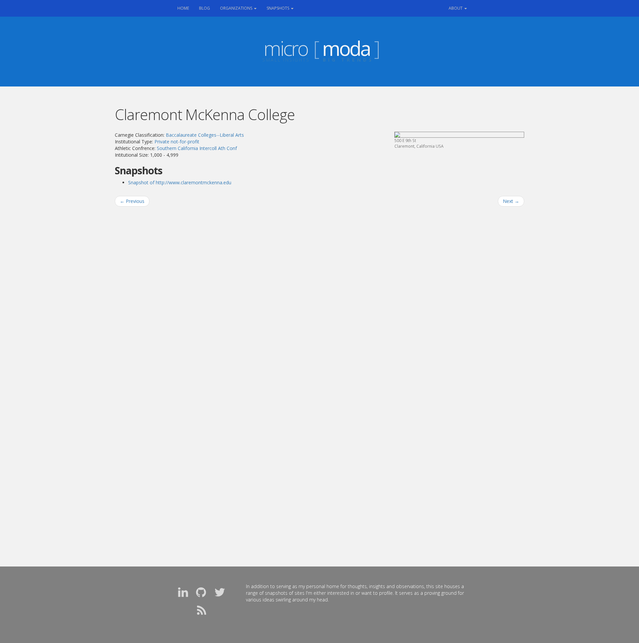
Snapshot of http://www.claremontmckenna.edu (179, 182)
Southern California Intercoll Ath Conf (197, 148)
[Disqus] (319, 296)
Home (185, 8)
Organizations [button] (236, 8)
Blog (204, 8)
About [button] (456, 8)
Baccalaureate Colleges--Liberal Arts (205, 135)
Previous (132, 201)
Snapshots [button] (278, 8)
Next (511, 201)
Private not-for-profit (176, 141)
